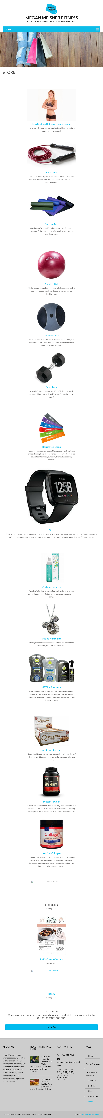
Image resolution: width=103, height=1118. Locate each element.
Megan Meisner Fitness (91, 1114)
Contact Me (93, 1096)
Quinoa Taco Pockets (46, 1080)
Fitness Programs (93, 1064)
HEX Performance (51, 687)
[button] (51, 1027)
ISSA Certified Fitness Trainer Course (51, 123)
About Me (92, 1081)
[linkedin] (59, 1077)
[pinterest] (65, 1077)
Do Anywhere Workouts (91, 1073)
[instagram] (65, 1071)
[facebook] (59, 1071)
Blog (90, 1091)
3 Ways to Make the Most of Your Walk (46, 1060)
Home (90, 1056)
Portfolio (91, 1086)
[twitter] (71, 1071)
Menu (8, 29)
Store (90, 1102)
